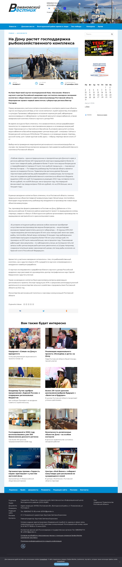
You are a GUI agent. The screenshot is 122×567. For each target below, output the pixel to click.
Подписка (108, 7)
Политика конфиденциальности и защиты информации (41, 541)
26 (94, 97)
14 (102, 92)
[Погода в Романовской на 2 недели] (102, 115)
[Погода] (88, 114)
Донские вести (27, 26)
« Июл (87, 107)
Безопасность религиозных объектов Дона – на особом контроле (58, 434)
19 (94, 95)
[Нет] (120, 562)
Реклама (87, 7)
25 (90, 97)
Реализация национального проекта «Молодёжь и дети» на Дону (60, 353)
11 (89, 92)
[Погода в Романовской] (96, 113)
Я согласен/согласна (61, 564)
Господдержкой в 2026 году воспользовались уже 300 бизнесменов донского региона (23, 434)
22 (106, 95)
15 (106, 92)
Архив (100, 26)
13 (98, 92)
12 (94, 92)
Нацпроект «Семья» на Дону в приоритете (23, 352)
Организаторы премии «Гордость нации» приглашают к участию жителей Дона (24, 473)
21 (102, 95)
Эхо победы (76, 26)
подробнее (43, 559)
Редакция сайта (60, 490)
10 (86, 92)
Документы (33, 490)
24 (86, 97)
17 (85, 95)
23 (110, 95)
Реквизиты (45, 490)
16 (110, 92)
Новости (12, 26)
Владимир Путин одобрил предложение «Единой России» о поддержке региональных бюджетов (24, 394)
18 (90, 95)
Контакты (97, 7)
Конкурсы (91, 26)
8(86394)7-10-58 (53, 3)
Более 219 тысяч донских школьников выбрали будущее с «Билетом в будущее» (60, 393)
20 (98, 95)
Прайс (22, 490)
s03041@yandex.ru (54, 5)
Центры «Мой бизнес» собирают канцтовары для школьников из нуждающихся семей (60, 473)
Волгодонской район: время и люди (52, 26)
